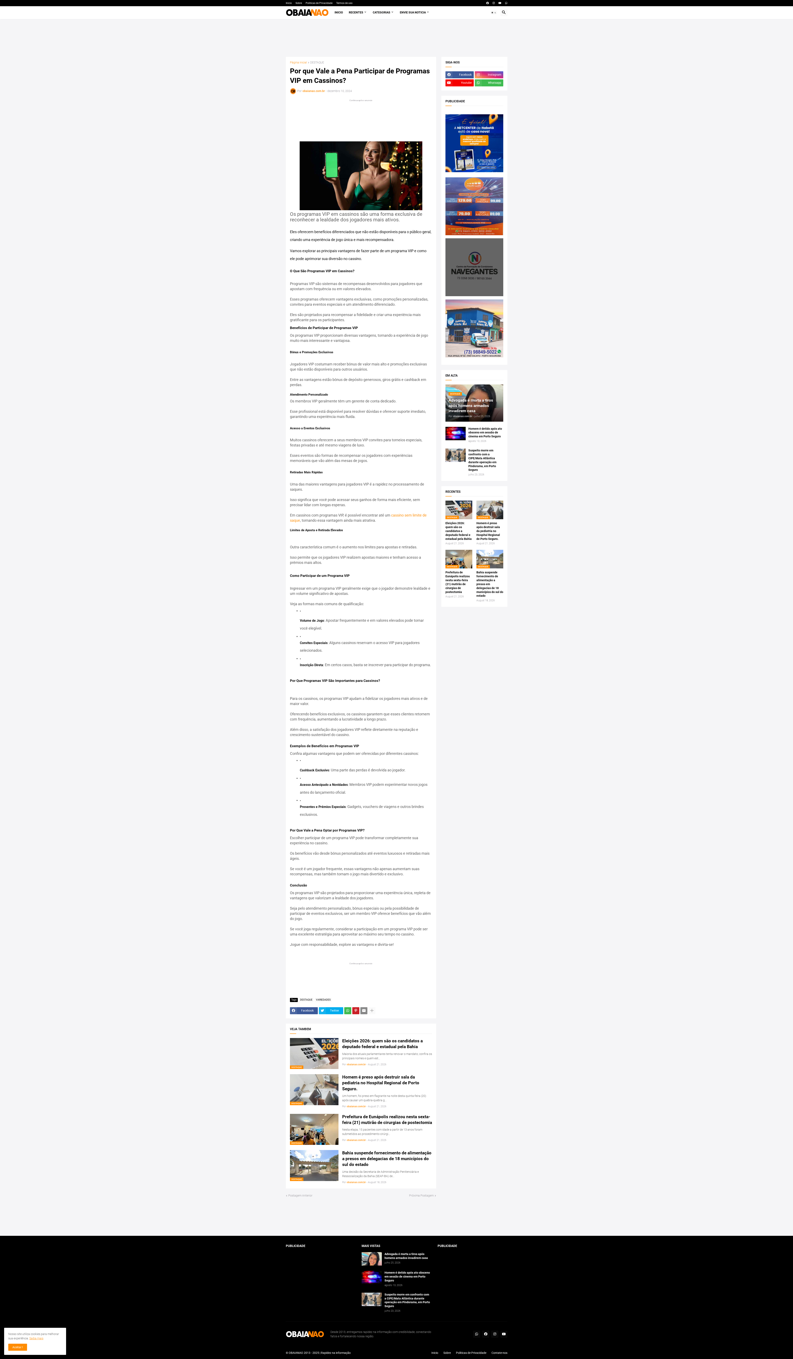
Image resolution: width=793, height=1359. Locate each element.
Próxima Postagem (421, 1195)
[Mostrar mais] (371, 1010)
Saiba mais (36, 1338)
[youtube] (500, 3)
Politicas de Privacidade (319, 3)
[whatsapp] (506, 3)
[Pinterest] (355, 1010)
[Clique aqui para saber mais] (396, 1217)
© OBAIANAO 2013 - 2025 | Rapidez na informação (318, 1352)
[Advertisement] (396, 38)
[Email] (363, 1010)
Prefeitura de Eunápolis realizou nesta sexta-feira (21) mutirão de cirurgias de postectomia (387, 1119)
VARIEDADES (323, 999)
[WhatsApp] (347, 1010)
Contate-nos (499, 1352)
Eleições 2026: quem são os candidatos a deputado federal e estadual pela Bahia (382, 1043)
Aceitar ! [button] (17, 1347)
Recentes (356, 12)
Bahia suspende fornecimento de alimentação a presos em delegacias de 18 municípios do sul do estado (386, 1158)
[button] (493, 13)
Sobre (299, 3)
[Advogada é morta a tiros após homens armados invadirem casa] (372, 1259)
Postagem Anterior (300, 1195)
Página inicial (298, 62)
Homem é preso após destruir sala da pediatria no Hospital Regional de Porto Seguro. (380, 1083)
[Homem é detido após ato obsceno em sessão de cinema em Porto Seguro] (455, 433)
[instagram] (494, 3)
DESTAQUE (317, 62)
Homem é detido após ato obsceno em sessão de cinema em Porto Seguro (485, 432)
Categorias (381, 12)
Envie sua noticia (413, 12)
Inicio (289, 3)
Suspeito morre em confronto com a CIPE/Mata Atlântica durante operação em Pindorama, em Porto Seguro (482, 460)
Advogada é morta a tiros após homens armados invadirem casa (406, 1256)
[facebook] (487, 3)
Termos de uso (344, 3)
